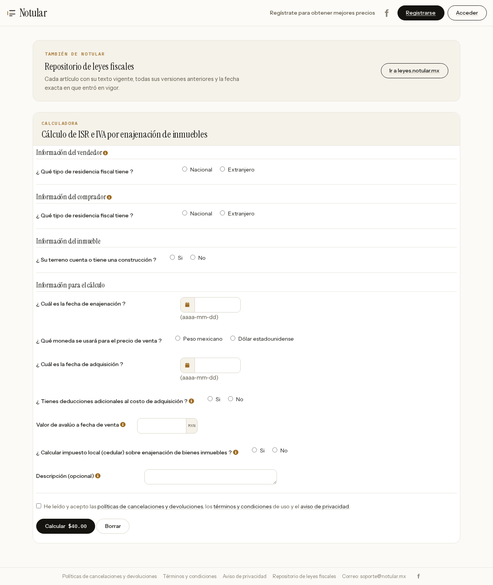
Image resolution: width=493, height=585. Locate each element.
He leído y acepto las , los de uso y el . (197, 506)
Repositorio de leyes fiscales (304, 576)
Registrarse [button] (421, 12)
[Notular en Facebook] (386, 13)
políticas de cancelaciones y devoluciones (150, 506)
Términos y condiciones (189, 576)
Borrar (113, 526)
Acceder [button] (467, 12)
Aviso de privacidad (245, 576)
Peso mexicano (203, 338)
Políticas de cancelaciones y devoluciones (109, 576)
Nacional (201, 169)
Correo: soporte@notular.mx (374, 576)
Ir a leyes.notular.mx (414, 70)
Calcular (66, 526)
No (202, 257)
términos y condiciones (242, 506)
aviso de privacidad (324, 506)
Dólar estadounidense (266, 338)
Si (180, 257)
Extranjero (241, 169)
